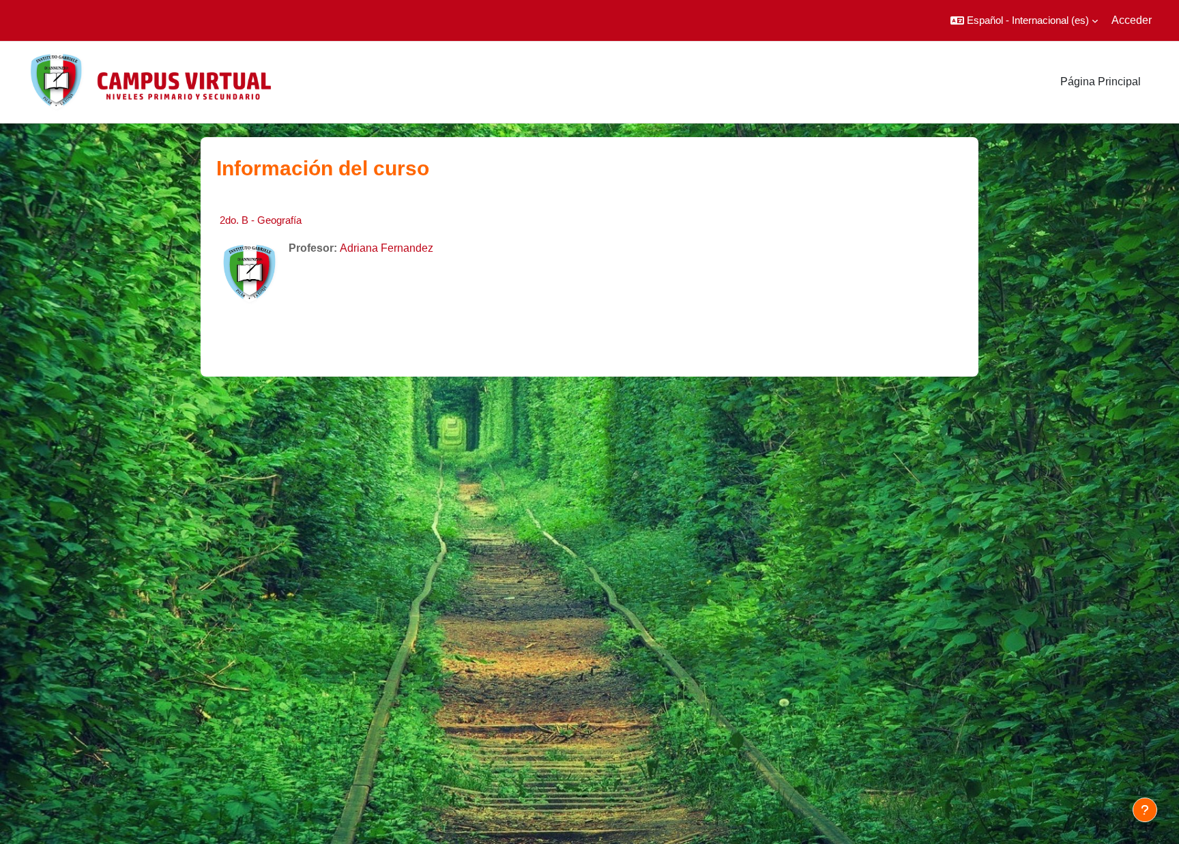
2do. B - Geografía (261, 220)
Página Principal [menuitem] (1100, 81)
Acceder (1131, 20)
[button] (1024, 20)
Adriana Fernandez (386, 248)
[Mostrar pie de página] (1145, 810)
